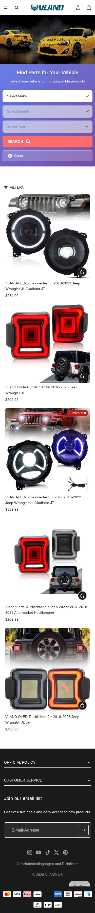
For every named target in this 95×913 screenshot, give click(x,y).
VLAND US (54, 875)
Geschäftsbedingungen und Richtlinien (48, 864)
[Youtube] (38, 852)
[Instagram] (30, 852)
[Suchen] (16, 7)
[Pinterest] (65, 852)
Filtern (17, 187)
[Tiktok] (48, 852)
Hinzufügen (86, 272)
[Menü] (6, 8)
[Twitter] (56, 852)
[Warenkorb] (88, 7)
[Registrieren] (83, 830)
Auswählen (86, 376)
